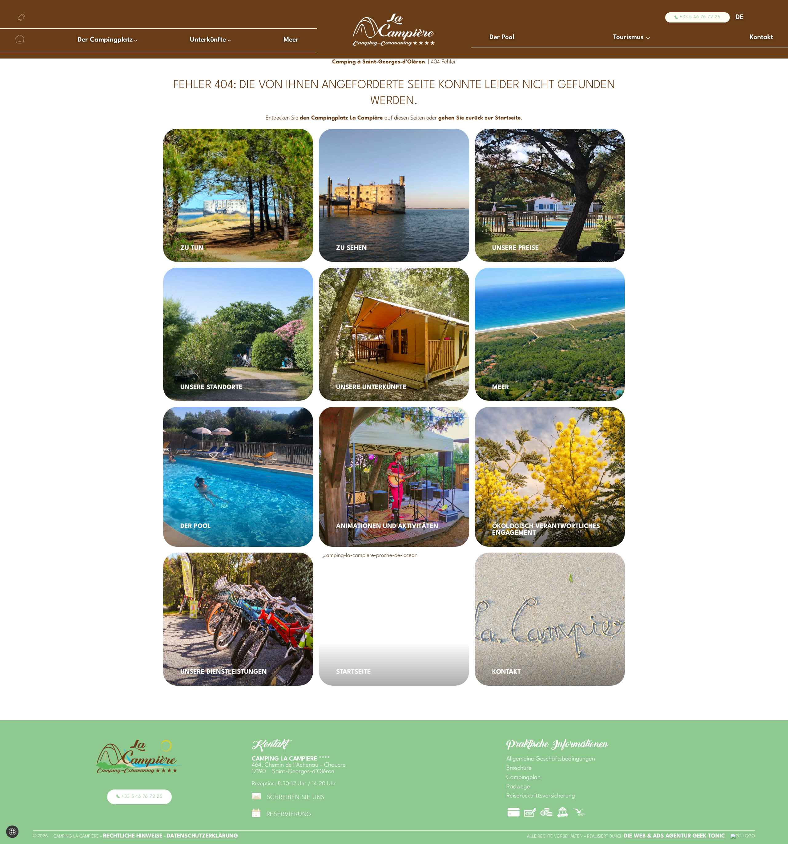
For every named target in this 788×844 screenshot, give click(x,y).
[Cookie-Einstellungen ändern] (12, 832)
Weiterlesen (183, 137)
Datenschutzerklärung (202, 836)
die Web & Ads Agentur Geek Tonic (674, 836)
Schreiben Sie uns (296, 798)
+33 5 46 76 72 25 (700, 17)
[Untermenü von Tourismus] (648, 37)
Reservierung (289, 815)
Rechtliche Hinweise (133, 836)
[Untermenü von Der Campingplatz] (136, 40)
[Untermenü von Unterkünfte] (229, 40)
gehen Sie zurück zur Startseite (479, 118)
